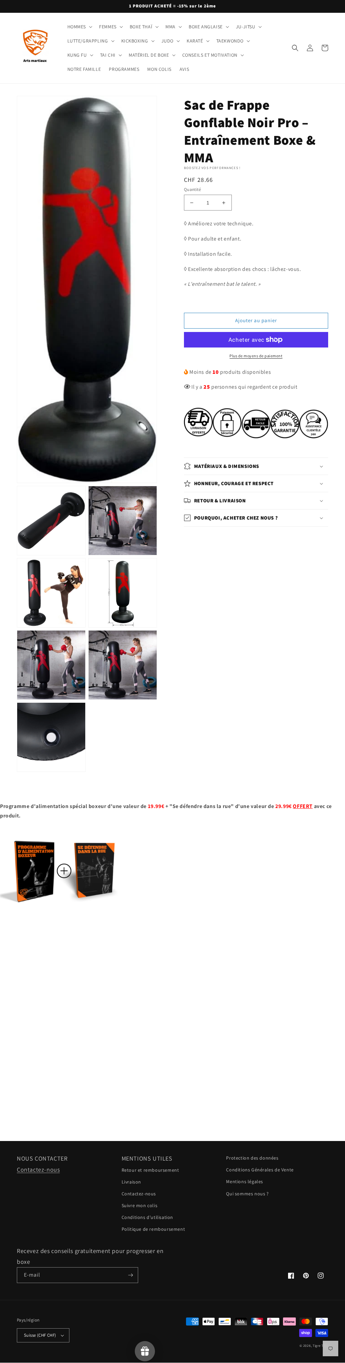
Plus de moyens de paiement (255, 355)
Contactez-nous (38, 1169)
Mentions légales (244, 1181)
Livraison (131, 1182)
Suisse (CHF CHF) (40, 1335)
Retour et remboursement (150, 1170)
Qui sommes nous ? (247, 1194)
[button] (79, 27)
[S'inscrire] (130, 1275)
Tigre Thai (320, 1345)
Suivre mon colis (140, 1205)
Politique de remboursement (153, 1229)
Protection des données (252, 1158)
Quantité (192, 189)
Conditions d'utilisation (147, 1217)
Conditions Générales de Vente (259, 1170)
